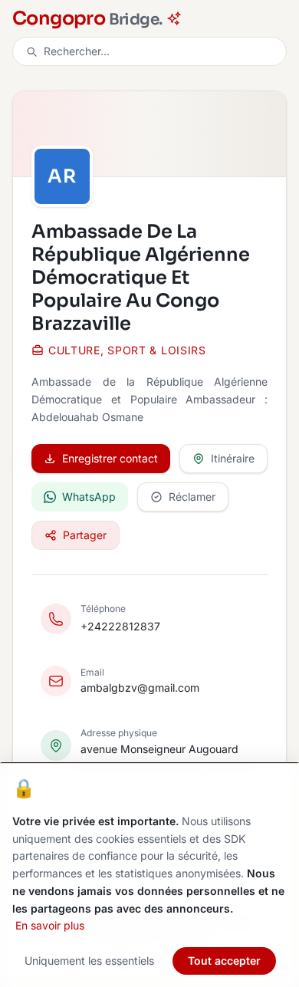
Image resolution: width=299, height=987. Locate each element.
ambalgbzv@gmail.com (139, 687)
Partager (85, 534)
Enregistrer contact (110, 458)
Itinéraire (233, 458)
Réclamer (192, 496)
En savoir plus (49, 925)
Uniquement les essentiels (89, 960)
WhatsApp (89, 496)
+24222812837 (120, 626)
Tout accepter (224, 960)
